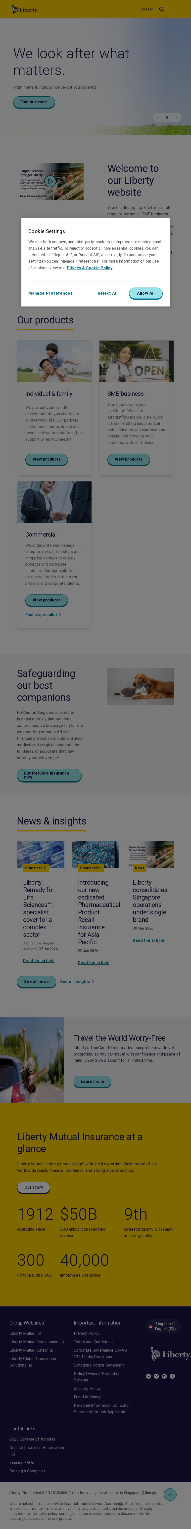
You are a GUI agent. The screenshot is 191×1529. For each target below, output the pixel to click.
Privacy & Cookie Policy (89, 267)
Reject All (108, 293)
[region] (95, 262)
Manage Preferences (50, 293)
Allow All (146, 293)
